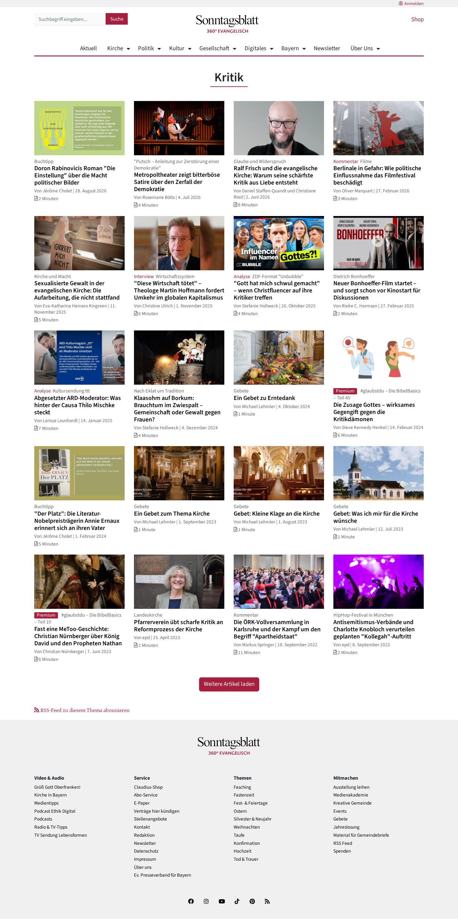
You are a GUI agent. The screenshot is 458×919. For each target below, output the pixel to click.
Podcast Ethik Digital (54, 811)
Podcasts (43, 819)
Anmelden (414, 4)
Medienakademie (350, 795)
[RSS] (267, 902)
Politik (146, 48)
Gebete (340, 819)
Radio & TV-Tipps (50, 827)
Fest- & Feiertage (251, 803)
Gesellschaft (214, 48)
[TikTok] (237, 902)
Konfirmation (247, 843)
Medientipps (46, 803)
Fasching (242, 787)
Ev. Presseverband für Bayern (162, 875)
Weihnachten (247, 827)
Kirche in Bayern (50, 795)
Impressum (145, 859)
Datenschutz (146, 851)
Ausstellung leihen (351, 787)
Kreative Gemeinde (352, 803)
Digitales (255, 48)
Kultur (176, 48)
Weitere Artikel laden (229, 684)
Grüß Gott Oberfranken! (57, 787)
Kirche (115, 48)
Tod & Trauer (246, 859)
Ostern (240, 811)
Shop (417, 19)
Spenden (342, 851)
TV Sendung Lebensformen (60, 835)
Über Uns (362, 48)
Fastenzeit (244, 795)
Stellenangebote (150, 819)
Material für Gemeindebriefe (361, 835)
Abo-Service (146, 795)
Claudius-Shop (148, 787)
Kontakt (142, 827)
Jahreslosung (346, 827)
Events (339, 811)
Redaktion (144, 835)
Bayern (290, 48)
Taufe (239, 835)
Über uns (142, 867)
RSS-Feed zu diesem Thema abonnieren (84, 710)
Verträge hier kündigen (156, 811)
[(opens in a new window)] (191, 902)
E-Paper (142, 803)
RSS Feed (342, 843)
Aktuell (88, 48)
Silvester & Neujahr (252, 819)
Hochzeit (242, 851)
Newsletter (327, 48)
